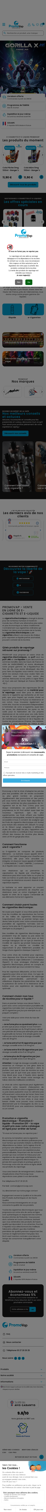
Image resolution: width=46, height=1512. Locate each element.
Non (18, 282)
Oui (28, 282)
